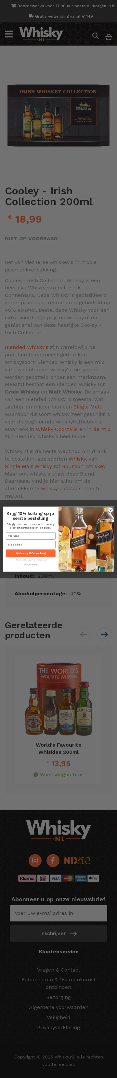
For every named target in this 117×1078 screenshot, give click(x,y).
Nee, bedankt (30, 564)
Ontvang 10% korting (31, 553)
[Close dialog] (110, 510)
